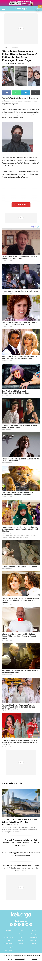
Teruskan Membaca (21, 204)
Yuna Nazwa (6, 824)
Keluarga (5, 47)
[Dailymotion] (30, 924)
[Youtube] (26, 924)
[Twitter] (19, 924)
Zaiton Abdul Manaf (10, 63)
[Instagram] (15, 924)
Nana (17, 845)
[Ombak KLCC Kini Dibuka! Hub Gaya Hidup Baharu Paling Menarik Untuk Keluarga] (21, 803)
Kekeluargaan (14, 47)
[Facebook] (11, 924)
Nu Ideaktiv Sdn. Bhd (19, 959)
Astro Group (34, 959)
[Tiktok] (23, 924)
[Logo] (21, 8)
